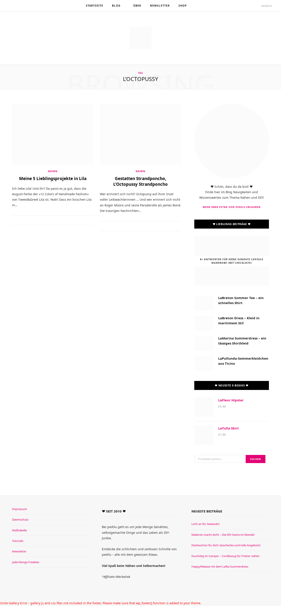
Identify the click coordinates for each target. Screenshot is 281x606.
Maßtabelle (19, 530)
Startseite (94, 5)
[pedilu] (140, 38)
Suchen (255, 459)
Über (137, 5)
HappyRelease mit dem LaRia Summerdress (219, 566)
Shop (182, 5)
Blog (116, 5)
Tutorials (17, 541)
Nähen (52, 171)
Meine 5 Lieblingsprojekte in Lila (52, 178)
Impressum (19, 509)
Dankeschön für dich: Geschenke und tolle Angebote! (226, 545)
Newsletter (160, 5)
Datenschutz (20, 519)
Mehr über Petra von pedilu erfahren (232, 207)
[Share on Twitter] (50, 220)
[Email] (61, 220)
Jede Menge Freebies (25, 562)
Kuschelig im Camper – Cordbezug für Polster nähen (225, 556)
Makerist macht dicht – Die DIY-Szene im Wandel (222, 535)
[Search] (257, 5)
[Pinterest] (55, 220)
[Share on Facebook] (44, 220)
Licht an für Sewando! (205, 524)
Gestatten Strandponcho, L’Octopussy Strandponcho (140, 181)
